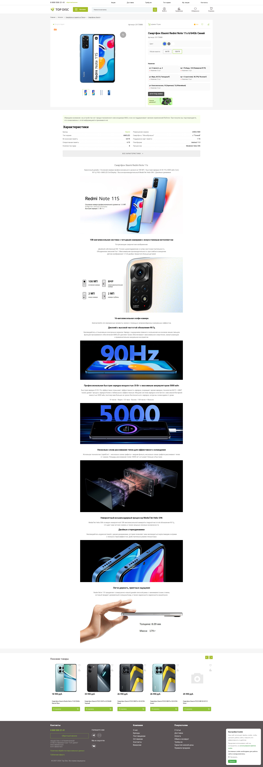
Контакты (204, 2)
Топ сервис (167, 2)
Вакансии (137, 745)
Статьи (177, 730)
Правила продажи (182, 748)
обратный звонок (71, 2)
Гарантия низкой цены (184, 745)
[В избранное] (202, 24)
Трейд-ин (148, 2)
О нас (135, 730)
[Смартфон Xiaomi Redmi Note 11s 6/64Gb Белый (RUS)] (173, 43)
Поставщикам (139, 736)
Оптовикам (138, 739)
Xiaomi (127, 132)
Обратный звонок (69, 736)
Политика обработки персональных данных (67, 751)
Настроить (233, 757)
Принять (232, 761)
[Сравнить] (208, 24)
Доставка (130, 2)
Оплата (177, 736)
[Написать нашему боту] (94, 735)
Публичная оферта (57, 755)
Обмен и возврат (181, 739)
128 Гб (177, 52)
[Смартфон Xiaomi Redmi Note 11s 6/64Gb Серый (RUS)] (168, 43)
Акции (113, 2)
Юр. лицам (185, 2)
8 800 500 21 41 (57, 2)
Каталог (83, 9)
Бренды (136, 733)
